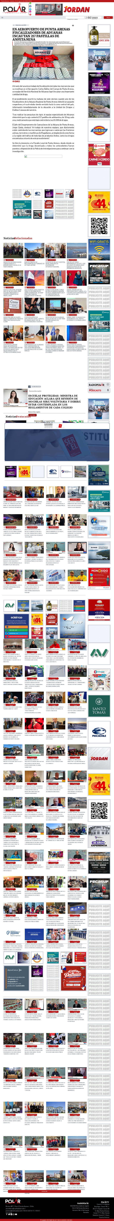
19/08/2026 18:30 (54, 1080)
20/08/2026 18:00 (11, 784)
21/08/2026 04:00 (33, 705)
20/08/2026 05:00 (33, 915)
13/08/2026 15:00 (73, 342)
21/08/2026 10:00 (76, 652)
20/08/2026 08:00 (54, 889)
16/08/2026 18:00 (10, 314)
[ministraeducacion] (15, 406)
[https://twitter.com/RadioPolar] (30, 8)
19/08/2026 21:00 (54, 1012)
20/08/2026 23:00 (54, 731)
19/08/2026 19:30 (54, 1046)
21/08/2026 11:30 (54, 582)
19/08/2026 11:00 (33, 1183)
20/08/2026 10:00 (11, 889)
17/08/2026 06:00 (73, 287)
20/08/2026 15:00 (76, 810)
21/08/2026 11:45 (33, 582)
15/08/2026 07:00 (31, 342)
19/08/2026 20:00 (11, 1046)
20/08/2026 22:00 (76, 731)
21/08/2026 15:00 (33, 527)
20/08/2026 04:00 (54, 915)
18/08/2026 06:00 (31, 287)
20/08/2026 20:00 (54, 757)
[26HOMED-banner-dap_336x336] (72, 638)
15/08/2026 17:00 (10, 342)
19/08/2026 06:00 (10, 287)
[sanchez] (73, 990)
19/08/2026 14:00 (54, 1149)
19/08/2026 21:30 (33, 1012)
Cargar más (45, 1191)
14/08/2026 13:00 (52, 342)
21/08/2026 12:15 (75, 555)
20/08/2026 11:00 (54, 863)
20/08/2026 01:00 (33, 942)
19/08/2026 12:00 (11, 1183)
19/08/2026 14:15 (33, 1149)
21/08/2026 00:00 (33, 731)
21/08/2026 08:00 (33, 678)
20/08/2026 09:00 (33, 889)
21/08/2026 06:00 (10, 259)
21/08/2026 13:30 (36, 386)
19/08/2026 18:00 (11, 1115)
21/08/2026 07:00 (54, 678)
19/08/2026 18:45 (33, 1080)
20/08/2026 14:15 (33, 836)
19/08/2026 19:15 (76, 1046)
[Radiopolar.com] (2, 17)
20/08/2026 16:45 (54, 784)
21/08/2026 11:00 (11, 652)
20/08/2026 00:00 (54, 942)
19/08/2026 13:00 (73, 259)
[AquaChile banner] (16, 990)
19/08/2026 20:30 (76, 1012)
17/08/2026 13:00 (52, 287)
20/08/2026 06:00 (52, 259)
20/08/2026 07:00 (76, 889)
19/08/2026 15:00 (76, 1115)
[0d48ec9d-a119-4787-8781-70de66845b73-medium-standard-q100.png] (14, 13)
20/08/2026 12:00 (33, 863)
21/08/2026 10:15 (54, 652)
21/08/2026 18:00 (54, 499)
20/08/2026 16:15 (76, 784)
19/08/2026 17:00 (33, 1115)
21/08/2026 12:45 (54, 555)
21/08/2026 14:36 (54, 527)
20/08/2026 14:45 (11, 836)
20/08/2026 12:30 (11, 863)
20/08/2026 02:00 (11, 942)
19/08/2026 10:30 (54, 1183)
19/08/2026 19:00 (11, 1080)
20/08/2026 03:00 (76, 915)
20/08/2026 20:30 (33, 757)
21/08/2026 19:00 (33, 499)
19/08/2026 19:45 (33, 1046)
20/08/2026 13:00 (31, 259)
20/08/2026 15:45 (33, 810)
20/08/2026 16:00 (11, 810)
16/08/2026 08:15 (31, 314)
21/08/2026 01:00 (11, 731)
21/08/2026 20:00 (11, 499)
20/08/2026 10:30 (76, 863)
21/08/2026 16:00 (11, 527)
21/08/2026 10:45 (33, 652)
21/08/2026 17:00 (75, 499)
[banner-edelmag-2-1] (16, 638)
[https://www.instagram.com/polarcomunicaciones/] (30, 12)
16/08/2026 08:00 (52, 314)
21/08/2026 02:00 (76, 705)
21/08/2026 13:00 (33, 555)
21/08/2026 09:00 (11, 678)
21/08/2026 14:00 (75, 527)
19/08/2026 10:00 (76, 1183)
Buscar (108, 17)
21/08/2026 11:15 (75, 582)
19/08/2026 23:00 (76, 942)
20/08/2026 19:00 (76, 757)
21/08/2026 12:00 (11, 582)
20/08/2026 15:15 (54, 810)
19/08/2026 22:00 (11, 1012)
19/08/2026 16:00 (54, 1115)
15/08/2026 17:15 (73, 314)
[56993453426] (30, 4)
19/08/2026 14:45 (11, 1149)
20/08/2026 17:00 (33, 784)
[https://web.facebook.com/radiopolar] (30, 6)
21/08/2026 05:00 (11, 705)
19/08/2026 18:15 (76, 1080)
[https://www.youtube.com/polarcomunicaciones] (30, 14)
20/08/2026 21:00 (11, 757)
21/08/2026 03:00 (54, 705)
